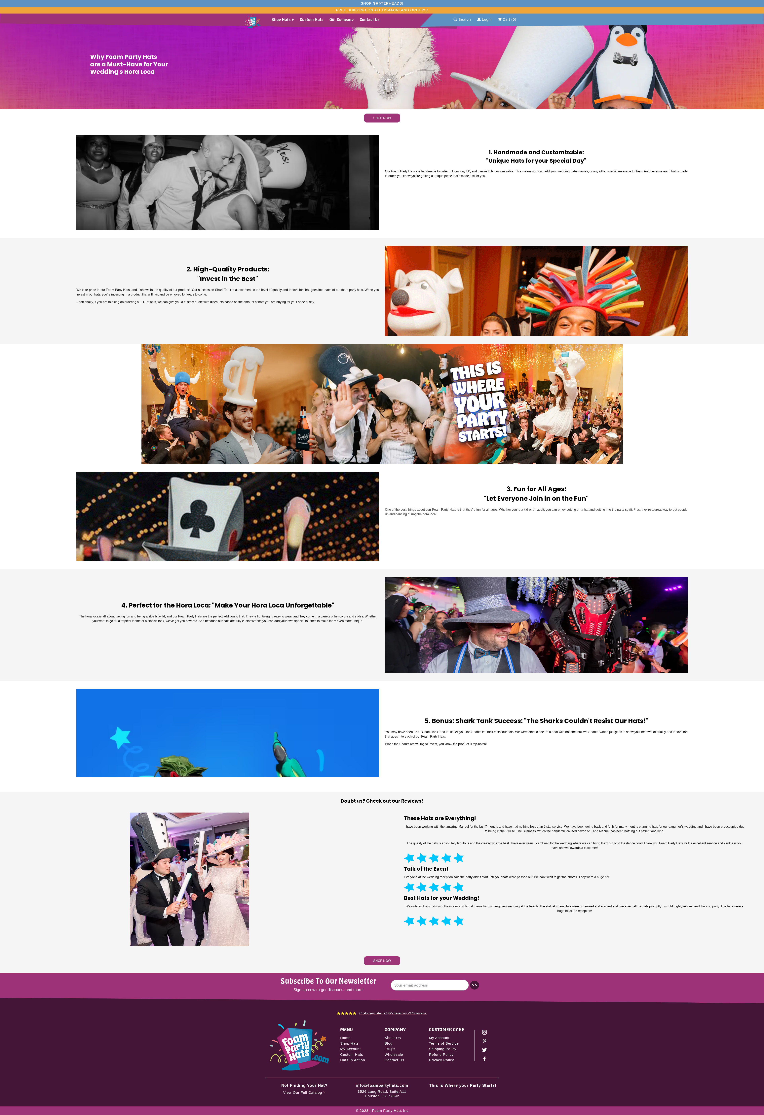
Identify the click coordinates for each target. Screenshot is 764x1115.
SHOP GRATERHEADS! (382, 3)
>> (474, 985)
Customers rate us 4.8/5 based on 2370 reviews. (393, 1013)
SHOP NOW (382, 118)
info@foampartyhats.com (382, 1085)
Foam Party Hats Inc (390, 1111)
